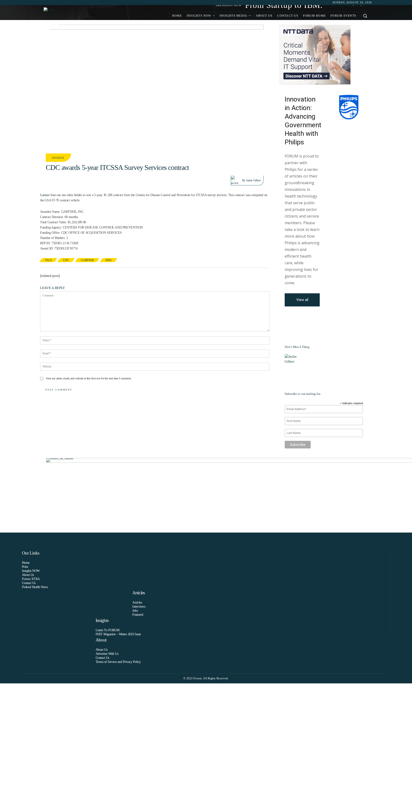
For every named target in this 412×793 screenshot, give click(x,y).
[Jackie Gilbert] (236, 180)
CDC (66, 260)
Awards (58, 157)
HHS (108, 260)
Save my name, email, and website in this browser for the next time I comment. (88, 378)
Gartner (45, 195)
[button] (365, 16)
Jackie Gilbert (253, 180)
